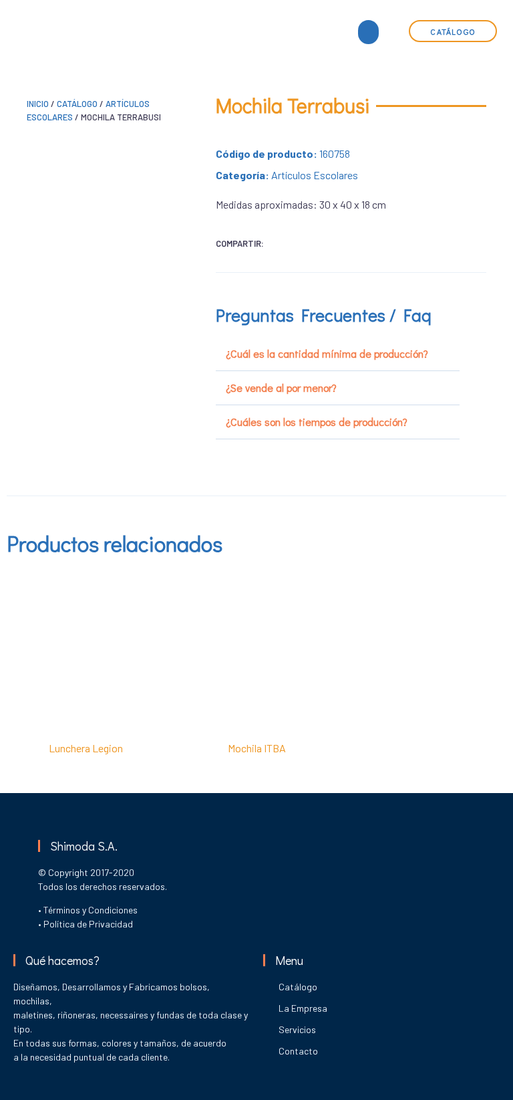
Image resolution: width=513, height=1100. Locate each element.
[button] (368, 32)
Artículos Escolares (314, 175)
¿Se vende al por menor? (281, 387)
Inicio (38, 103)
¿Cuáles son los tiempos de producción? (316, 422)
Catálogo (77, 103)
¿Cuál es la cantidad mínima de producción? (327, 353)
